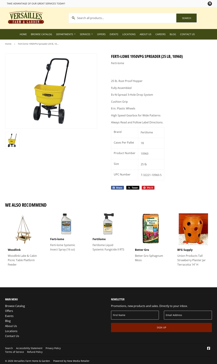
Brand (118, 132)
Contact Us (187, 34)
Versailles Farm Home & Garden (32, 360)
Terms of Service (14, 351)
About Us (145, 34)
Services (85, 34)
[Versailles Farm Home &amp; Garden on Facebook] (208, 348)
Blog (173, 34)
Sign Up (161, 327)
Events (114, 34)
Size (116, 164)
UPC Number (122, 174)
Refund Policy (35, 351)
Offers (101, 34)
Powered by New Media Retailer (71, 360)
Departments (65, 34)
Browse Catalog (41, 34)
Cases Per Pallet (124, 142)
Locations (129, 34)
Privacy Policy (53, 348)
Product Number (124, 153)
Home (23, 34)
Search (189, 18)
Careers (160, 34)
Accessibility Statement (29, 348)
